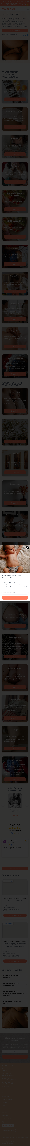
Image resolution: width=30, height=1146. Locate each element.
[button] (27, 548)
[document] (15, 573)
